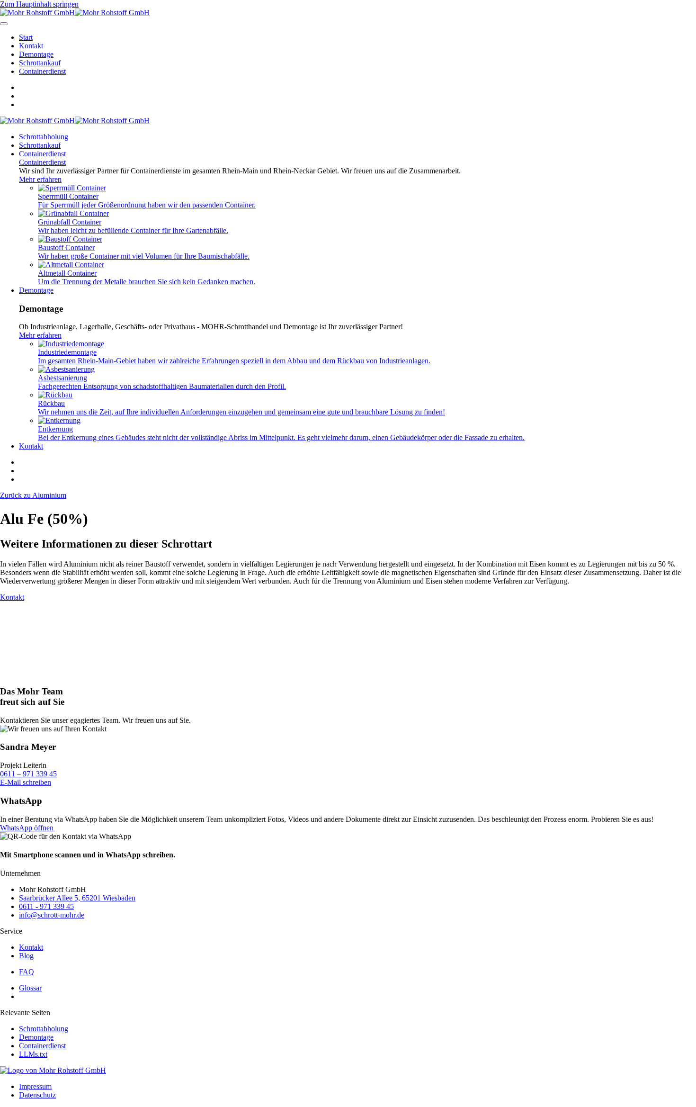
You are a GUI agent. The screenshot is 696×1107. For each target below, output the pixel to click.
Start (26, 37)
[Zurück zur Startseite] (75, 13)
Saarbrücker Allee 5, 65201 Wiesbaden (77, 898)
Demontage (36, 54)
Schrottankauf (40, 63)
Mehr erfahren (40, 179)
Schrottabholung (43, 137)
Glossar (30, 988)
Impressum (35, 1086)
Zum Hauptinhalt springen (39, 4)
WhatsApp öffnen (27, 828)
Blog (26, 956)
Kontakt (31, 46)
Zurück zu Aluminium (33, 495)
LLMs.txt (33, 1054)
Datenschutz (37, 1095)
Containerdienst (42, 71)
